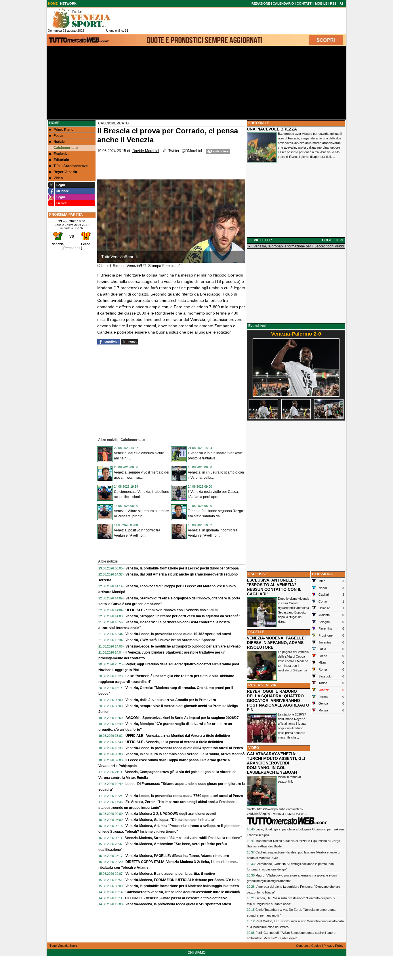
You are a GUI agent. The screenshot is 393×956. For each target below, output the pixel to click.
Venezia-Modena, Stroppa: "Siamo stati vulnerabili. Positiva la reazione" (183, 838)
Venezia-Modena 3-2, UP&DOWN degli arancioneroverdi (170, 814)
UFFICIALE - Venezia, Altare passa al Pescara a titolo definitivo (176, 898)
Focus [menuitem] (59, 136)
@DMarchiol (192, 151)
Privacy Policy (334, 945)
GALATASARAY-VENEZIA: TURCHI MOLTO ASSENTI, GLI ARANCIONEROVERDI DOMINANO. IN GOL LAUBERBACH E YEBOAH (276, 763)
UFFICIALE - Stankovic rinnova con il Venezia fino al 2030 (171, 610)
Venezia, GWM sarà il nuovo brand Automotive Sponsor (170, 640)
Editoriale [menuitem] (61, 160)
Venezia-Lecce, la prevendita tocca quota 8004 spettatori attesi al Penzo (184, 748)
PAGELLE (256, 632)
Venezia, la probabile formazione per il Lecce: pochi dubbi (298, 246)
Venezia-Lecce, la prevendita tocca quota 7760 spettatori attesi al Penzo (184, 796)
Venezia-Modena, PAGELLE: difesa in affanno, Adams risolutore (177, 856)
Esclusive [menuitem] (62, 154)
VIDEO (253, 748)
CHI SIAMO (196, 953)
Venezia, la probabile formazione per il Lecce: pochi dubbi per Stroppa (182, 568)
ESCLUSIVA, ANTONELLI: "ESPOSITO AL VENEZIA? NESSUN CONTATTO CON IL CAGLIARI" (274, 587)
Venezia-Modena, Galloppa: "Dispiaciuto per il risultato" (170, 820)
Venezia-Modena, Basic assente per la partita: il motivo (170, 874)
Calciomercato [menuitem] (66, 148)
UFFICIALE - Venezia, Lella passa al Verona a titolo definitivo (174, 742)
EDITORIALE (258, 123)
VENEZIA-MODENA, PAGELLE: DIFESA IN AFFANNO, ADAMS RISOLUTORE (276, 643)
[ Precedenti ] (72, 248)
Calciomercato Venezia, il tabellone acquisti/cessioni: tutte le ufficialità (182, 892)
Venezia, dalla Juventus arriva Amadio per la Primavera (170, 700)
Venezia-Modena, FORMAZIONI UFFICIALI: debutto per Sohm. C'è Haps (183, 880)
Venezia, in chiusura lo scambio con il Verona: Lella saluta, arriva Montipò (185, 754)
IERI (339, 240)
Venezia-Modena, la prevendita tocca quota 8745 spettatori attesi (178, 904)
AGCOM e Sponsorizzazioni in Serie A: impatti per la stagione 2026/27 (182, 718)
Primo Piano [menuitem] (63, 130)
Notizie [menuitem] (59, 142)
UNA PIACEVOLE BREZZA (272, 129)
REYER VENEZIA (262, 685)
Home (54, 123)
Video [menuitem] (58, 178)
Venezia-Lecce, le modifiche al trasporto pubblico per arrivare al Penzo (183, 646)
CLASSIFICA (322, 574)
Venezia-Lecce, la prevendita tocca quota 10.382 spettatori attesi (178, 634)
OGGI (326, 240)
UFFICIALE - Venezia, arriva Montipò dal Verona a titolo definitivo (177, 736)
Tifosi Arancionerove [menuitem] (71, 166)
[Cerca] (342, 3)
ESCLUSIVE (258, 574)
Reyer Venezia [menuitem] (65, 172)
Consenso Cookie (308, 945)
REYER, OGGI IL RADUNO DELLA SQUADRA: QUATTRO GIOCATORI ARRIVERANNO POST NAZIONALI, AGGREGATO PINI (278, 700)
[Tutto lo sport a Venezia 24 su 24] (86, 18)
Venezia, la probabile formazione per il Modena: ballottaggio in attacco (182, 886)
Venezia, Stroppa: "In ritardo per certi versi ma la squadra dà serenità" (182, 616)
